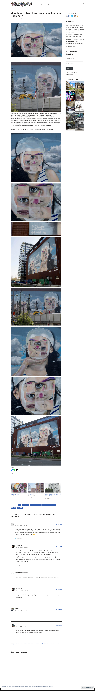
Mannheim (38, 504)
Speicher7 (13, 507)
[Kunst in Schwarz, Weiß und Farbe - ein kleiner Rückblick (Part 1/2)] (79, 116)
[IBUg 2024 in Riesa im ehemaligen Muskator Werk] (70, 86)
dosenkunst (14, 18)
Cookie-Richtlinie (33, 688)
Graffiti (32, 504)
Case (19, 504)
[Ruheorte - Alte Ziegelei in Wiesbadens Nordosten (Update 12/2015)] (79, 96)
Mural (43, 504)
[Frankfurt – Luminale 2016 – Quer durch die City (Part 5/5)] (70, 96)
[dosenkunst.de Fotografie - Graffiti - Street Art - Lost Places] (22, 4)
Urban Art (20, 507)
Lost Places (53, 4)
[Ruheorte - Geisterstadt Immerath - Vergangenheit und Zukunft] (79, 86)
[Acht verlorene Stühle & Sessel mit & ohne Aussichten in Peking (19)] (79, 126)
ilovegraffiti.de (27, 123)
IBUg (59, 4)
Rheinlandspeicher (51, 504)
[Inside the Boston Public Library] (70, 106)
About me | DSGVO (77, 4)
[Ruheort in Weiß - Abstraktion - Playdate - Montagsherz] (79, 106)
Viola (16, 523)
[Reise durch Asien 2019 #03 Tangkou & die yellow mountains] (70, 116)
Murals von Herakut (66, 4)
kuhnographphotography (21, 572)
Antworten (59, 524)
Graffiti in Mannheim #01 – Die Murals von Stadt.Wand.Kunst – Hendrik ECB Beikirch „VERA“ (53, 494)
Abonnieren (69, 68)
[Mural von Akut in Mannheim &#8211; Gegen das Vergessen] (36, 488)
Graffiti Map (46, 4)
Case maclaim (25, 504)
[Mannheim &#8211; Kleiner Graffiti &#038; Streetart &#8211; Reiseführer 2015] (19, 488)
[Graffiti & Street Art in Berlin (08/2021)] (70, 126)
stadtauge (17, 608)
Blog (41, 4)
